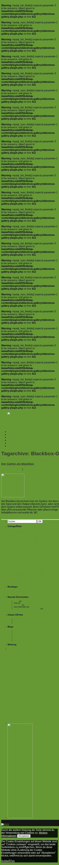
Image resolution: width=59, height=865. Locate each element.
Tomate (12, 578)
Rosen (10, 575)
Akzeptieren (23, 836)
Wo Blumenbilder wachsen (24, 640)
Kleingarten (16, 563)
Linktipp (29, 567)
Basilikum (11, 540)
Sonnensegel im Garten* (31, 601)
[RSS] (11, 413)
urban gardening (28, 578)
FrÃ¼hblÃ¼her (15, 553)
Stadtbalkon (20, 574)
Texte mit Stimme (20, 638)
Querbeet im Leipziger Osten (25, 621)
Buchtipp (38, 543)
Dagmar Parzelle (20, 633)
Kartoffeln (29, 560)
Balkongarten (19, 536)
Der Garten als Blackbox (17, 463)
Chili (10, 547)
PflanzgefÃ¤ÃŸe (38, 571)
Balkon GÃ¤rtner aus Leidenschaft (27, 609)
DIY (15, 547)
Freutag (43, 548)
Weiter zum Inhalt (11, 426)
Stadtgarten (35, 574)
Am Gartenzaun (16, 440)
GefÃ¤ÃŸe (42, 553)
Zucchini (19, 581)
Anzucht (18, 532)
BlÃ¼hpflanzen (23, 544)
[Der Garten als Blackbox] (12, 496)
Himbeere (35, 556)
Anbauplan (18, 611)
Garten (31, 552)
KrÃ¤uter (12, 566)
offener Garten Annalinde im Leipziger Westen (31, 619)
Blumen (11, 544)
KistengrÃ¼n (19, 637)
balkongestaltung (39, 537)
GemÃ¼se (14, 556)
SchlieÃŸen (8, 861)
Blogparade (38, 540)
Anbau (10, 532)
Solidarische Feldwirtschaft (24, 623)
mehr (42, 512)
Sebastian (17, 605)
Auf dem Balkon (16, 434)
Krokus (40, 563)
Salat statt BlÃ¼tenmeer (34, 605)
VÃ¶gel (44, 579)
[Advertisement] (29, 681)
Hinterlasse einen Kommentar (17, 472)
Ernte (34, 548)
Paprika (11, 571)
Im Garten (13, 437)
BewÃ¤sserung (21, 540)
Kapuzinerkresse (16, 560)
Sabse (16, 601)
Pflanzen (23, 570)
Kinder (38, 560)
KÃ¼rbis (21, 566)
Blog (29, 540)
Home (11, 431)
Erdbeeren (24, 547)
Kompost (30, 563)
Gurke (24, 556)
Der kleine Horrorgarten (23, 635)
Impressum (14, 446)
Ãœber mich (14, 443)
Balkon (31, 531)
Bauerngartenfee (20, 631)
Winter (10, 582)
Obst (45, 566)
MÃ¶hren (37, 566)
